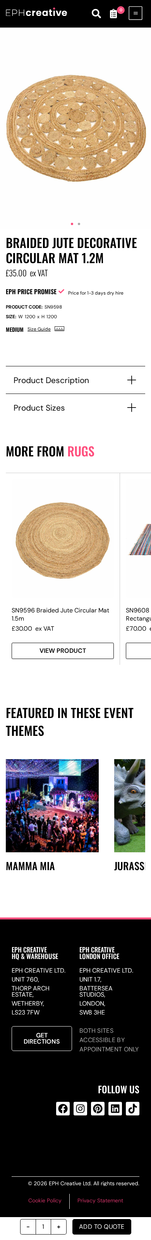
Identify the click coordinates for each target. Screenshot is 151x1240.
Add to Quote (102, 1227)
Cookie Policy (45, 1200)
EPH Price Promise (31, 291)
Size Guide (39, 329)
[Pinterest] (98, 1108)
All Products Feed (79, 1140)
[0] (113, 13)
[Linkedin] (115, 1108)
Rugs (80, 451)
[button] (72, 224)
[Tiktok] (132, 1108)
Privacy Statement (100, 1200)
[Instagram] (80, 1108)
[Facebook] (63, 1108)
